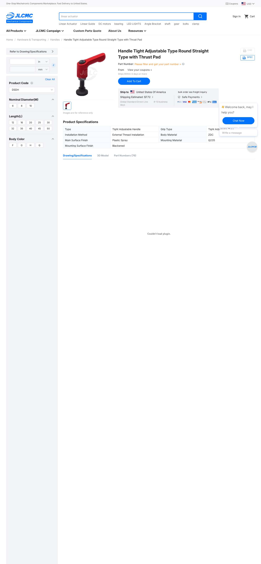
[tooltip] (238, 115)
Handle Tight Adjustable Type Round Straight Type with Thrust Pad (163, 54)
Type (68, 129)
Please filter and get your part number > (158, 64)
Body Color (17, 139)
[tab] (31, 99)
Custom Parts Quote (87, 31)
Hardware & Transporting (31, 39)
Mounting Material (171, 140)
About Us (114, 31)
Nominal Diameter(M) (23, 99)
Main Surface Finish (76, 140)
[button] (31, 99)
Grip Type (166, 129)
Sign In (237, 16)
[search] (200, 16)
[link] (9, 39)
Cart (252, 16)
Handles (55, 39)
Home (9, 39)
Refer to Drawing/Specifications (28, 51)
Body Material (169, 134)
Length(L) (15, 116)
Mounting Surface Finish (79, 145)
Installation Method (76, 134)
